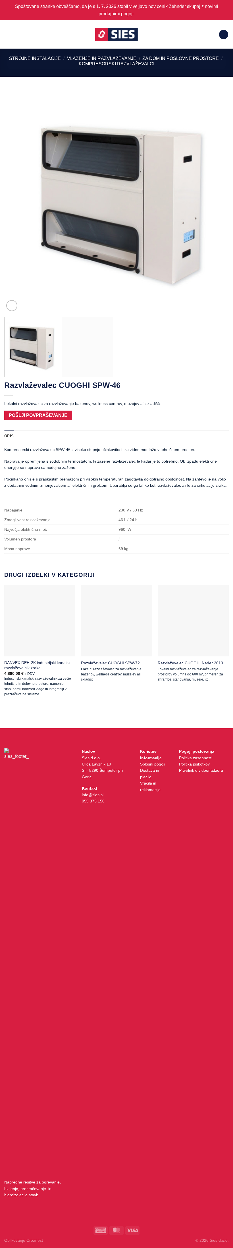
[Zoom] (11, 305)
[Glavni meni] (7, 34)
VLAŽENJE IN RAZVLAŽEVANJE (101, 58)
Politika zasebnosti (195, 758)
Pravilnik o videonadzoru (201, 770)
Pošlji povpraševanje (38, 415)
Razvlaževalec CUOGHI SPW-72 (110, 663)
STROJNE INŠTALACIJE (35, 58)
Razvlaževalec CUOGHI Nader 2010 (190, 663)
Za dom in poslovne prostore (180, 58)
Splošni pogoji (152, 764)
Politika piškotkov (194, 764)
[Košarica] (223, 34)
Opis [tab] (9, 436)
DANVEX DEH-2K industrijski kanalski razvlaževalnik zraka (37, 665)
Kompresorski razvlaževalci (116, 63)
